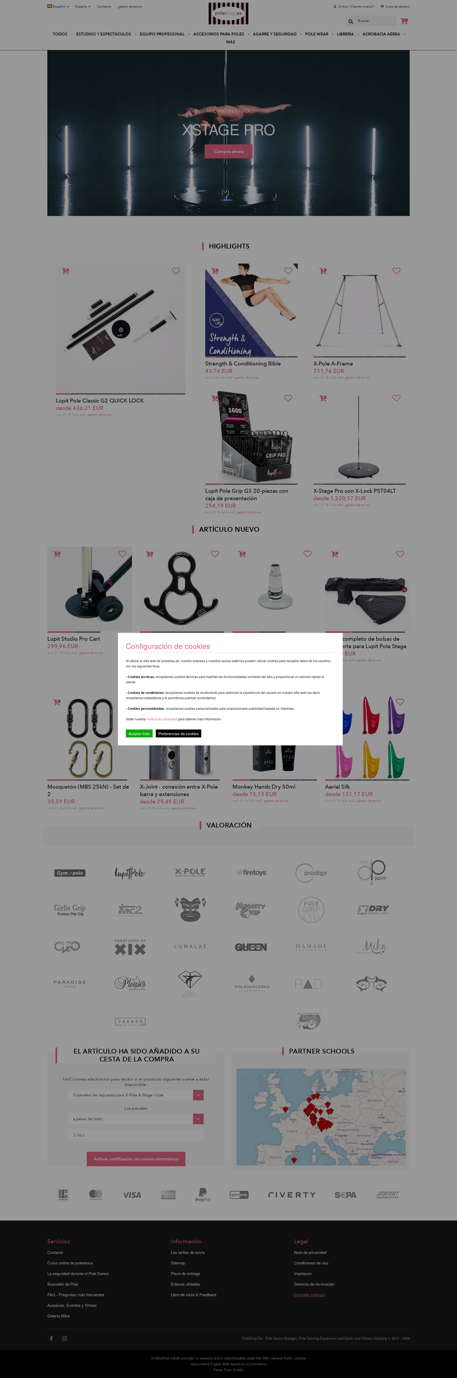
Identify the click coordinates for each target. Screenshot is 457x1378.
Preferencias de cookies (178, 733)
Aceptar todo (139, 733)
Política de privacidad (162, 718)
